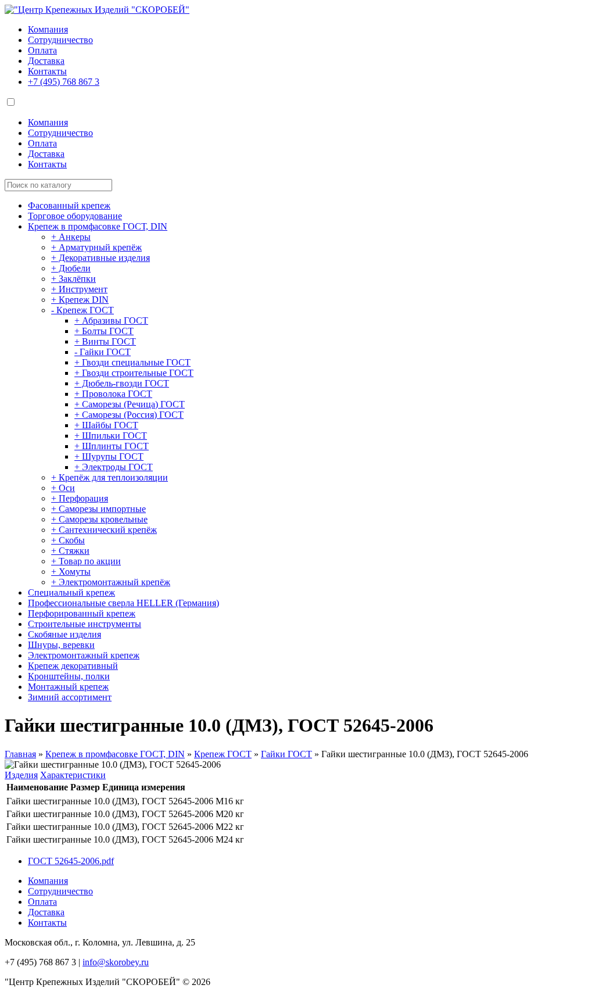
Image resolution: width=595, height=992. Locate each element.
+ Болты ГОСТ (104, 331)
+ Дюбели (71, 268)
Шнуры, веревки (61, 645)
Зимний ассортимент (70, 697)
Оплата (42, 50)
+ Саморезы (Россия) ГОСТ (129, 415)
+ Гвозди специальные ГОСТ (132, 362)
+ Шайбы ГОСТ (106, 425)
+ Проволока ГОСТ (113, 394)
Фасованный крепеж (69, 205)
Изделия (21, 775)
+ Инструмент (79, 289)
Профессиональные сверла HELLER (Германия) (123, 603)
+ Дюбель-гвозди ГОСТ (121, 383)
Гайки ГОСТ (286, 754)
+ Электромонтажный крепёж (110, 582)
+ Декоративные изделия (100, 258)
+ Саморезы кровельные (99, 519)
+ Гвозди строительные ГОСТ (133, 373)
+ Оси (63, 488)
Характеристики (73, 775)
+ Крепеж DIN (80, 300)
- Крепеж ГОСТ (82, 310)
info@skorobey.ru (116, 962)
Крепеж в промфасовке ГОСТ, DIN (97, 226)
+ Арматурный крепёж (96, 247)
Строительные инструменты (84, 624)
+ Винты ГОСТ (105, 341)
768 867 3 (63, 82)
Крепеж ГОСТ (223, 754)
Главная (20, 754)
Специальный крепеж (71, 592)
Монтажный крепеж (68, 687)
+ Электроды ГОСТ (113, 467)
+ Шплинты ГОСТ (111, 446)
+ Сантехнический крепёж (104, 530)
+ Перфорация (79, 498)
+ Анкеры (71, 237)
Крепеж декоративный (73, 666)
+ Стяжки (70, 551)
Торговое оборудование (75, 216)
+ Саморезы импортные (98, 509)
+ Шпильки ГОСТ (110, 436)
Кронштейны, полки (69, 676)
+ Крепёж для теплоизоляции (109, 477)
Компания (48, 29)
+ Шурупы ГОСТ (109, 456)
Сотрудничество (60, 40)
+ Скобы (68, 540)
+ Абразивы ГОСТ (111, 320)
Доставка (46, 61)
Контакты (47, 71)
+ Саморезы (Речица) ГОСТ (129, 404)
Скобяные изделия (64, 634)
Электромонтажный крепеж (83, 655)
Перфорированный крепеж (81, 613)
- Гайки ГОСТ (102, 352)
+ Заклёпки (73, 279)
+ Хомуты (71, 571)
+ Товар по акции (86, 561)
